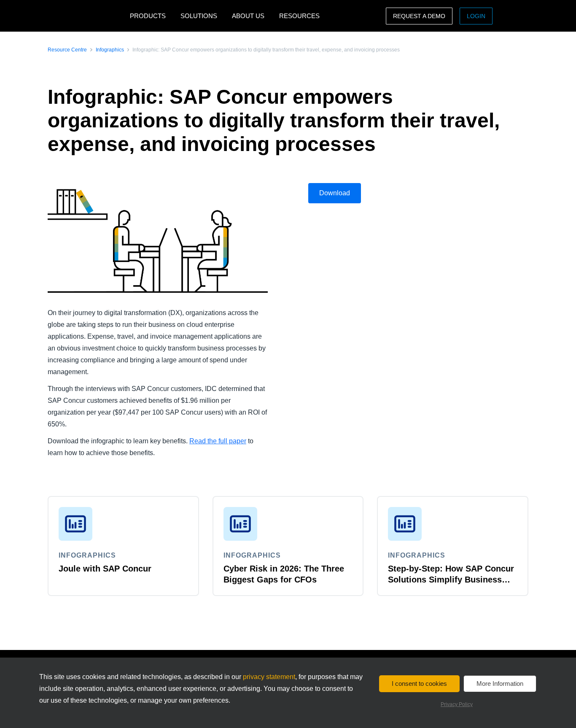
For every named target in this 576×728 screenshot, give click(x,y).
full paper (232, 441)
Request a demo (419, 16)
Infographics (110, 50)
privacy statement (269, 676)
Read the (203, 441)
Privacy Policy (457, 704)
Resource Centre (67, 50)
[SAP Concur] (87, 16)
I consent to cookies (419, 683)
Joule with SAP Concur (105, 568)
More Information (499, 683)
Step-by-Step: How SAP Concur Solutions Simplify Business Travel (451, 579)
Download (334, 193)
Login (476, 16)
